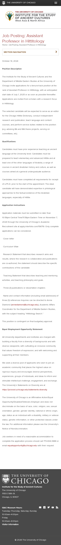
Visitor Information (10, 524)
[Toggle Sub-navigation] (56, 3)
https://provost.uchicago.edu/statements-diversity (24, 389)
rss (57, 507)
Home (4, 45)
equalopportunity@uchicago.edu (22, 445)
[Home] (30, 17)
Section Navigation (30, 52)
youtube (53, 507)
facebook (44, 507)
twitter (49, 507)
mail (40, 507)
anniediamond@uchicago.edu (24, 304)
